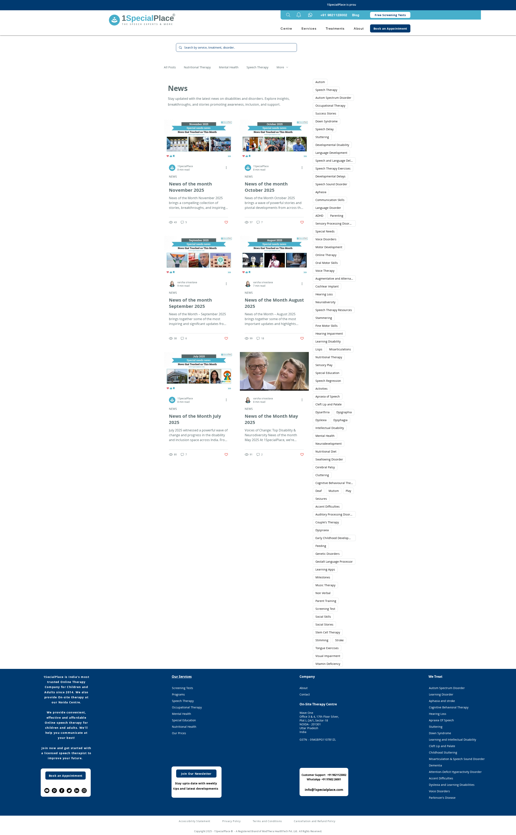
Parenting (336, 216)
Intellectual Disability (329, 428)
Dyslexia (321, 420)
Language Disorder (328, 208)
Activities (321, 388)
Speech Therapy (257, 67)
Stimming (321, 640)
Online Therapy (325, 255)
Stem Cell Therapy (327, 632)
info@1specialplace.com (324, 789)
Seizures (321, 499)
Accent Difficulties (327, 506)
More (280, 67)
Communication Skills (329, 200)
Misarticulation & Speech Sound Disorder (452, 759)
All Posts (170, 67)
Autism (320, 82)
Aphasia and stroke (442, 701)
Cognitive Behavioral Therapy (448, 707)
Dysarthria (322, 412)
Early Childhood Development (335, 538)
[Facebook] (61, 790)
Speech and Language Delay (334, 160)
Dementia (435, 765)
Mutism (334, 491)
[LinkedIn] (76, 790)
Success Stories (325, 113)
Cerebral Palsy (325, 467)
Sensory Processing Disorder (334, 223)
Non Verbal (323, 593)
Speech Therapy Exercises (333, 168)
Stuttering (322, 137)
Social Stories (324, 624)
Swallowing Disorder (329, 459)
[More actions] (227, 167)
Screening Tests (182, 688)
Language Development (331, 153)
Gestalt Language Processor (334, 561)
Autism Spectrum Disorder (333, 98)
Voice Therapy (324, 271)
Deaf (318, 491)
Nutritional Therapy (197, 67)
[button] (298, 15)
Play (348, 491)
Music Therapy (325, 585)
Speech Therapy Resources (333, 310)
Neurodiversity (325, 302)
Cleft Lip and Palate (328, 404)
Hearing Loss (324, 294)
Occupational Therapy (330, 105)
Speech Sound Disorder (331, 184)
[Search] (288, 15)
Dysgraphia (344, 412)
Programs (178, 694)
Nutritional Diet (325, 451)
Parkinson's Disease (442, 798)
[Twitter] (69, 790)
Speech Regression (328, 381)
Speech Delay (324, 129)
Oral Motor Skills (326, 263)
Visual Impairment (327, 656)
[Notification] (310, 15)
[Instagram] (84, 790)
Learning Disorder (441, 694)
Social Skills (323, 616)
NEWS (173, 176)
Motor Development (328, 247)
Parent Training (325, 601)
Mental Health (228, 67)
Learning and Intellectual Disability (452, 739)
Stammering (323, 318)
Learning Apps (325, 569)
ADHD (319, 216)
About (304, 688)
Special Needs (325, 231)
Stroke (339, 640)
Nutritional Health (184, 727)
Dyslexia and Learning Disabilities (451, 785)
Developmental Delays (330, 176)
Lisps (318, 349)
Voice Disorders (325, 239)
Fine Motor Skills (326, 326)
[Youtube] (46, 790)
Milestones (322, 577)
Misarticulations (340, 349)
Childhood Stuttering (443, 752)
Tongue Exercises (327, 648)
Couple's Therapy (327, 522)
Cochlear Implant (327, 286)
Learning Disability (328, 341)
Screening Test (325, 609)
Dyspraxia (322, 530)
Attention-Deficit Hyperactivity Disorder (452, 772)
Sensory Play (323, 365)
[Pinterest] (54, 790)
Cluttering (322, 475)
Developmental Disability (332, 145)
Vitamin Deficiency (327, 664)
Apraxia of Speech (327, 396)
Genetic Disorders (327, 554)
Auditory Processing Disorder (335, 514)
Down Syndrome (326, 121)
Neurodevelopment (328, 444)
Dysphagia (340, 420)
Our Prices (179, 733)
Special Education (327, 373)
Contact (305, 694)
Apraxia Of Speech (441, 720)
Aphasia (320, 192)
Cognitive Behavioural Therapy (335, 483)
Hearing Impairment (329, 333)
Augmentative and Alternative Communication (335, 278)
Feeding (320, 546)
